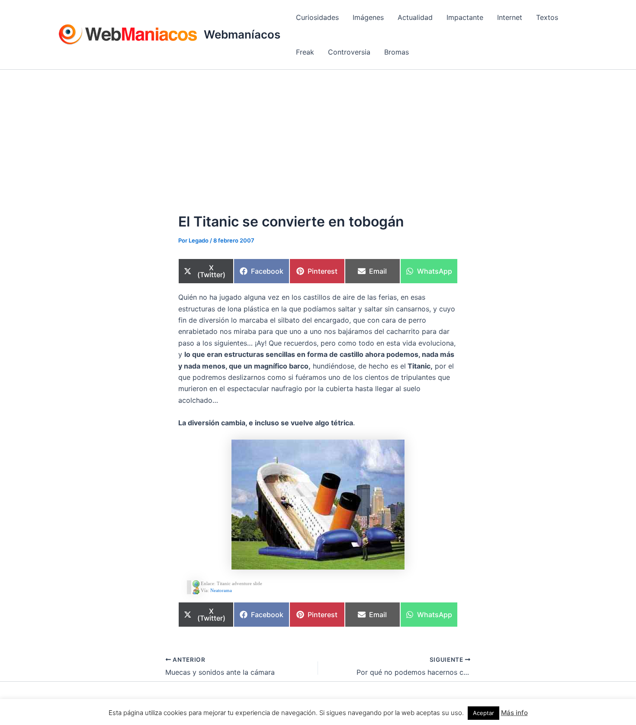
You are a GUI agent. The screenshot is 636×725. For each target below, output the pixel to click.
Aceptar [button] (483, 712)
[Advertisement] (318, 134)
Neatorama (221, 590)
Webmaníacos (242, 34)
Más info (514, 713)
